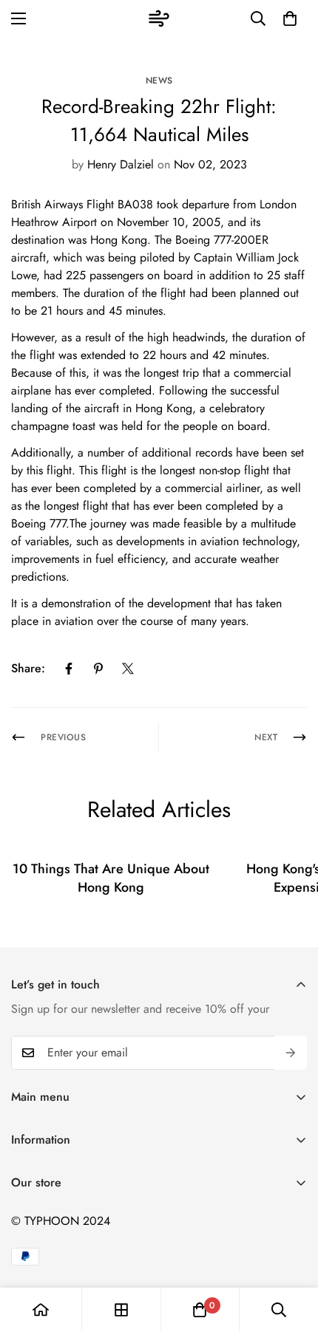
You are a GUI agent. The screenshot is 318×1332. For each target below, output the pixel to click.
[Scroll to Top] (291, 1253)
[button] (290, 18)
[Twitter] (128, 668)
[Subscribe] (290, 1053)
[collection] (121, 1309)
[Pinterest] (98, 668)
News (159, 80)
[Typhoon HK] (159, 18)
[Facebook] (69, 668)
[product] (41, 1310)
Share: (28, 668)
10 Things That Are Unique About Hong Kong (111, 878)
